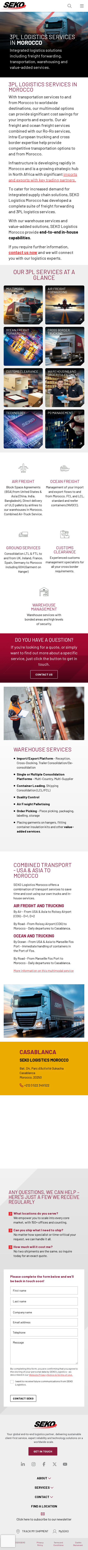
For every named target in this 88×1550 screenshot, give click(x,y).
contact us (44, 674)
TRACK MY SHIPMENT (35, 1531)
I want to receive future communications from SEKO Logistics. (44, 1383)
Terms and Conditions (58, 1544)
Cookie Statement (78, 1544)
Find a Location (44, 1506)
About (42, 1478)
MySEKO (64, 1531)
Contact (42, 1497)
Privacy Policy (40, 1544)
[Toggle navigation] (81, 6)
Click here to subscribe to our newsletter (44, 1519)
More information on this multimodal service (44, 970)
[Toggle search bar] (69, 6)
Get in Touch (43, 1451)
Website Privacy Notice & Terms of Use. (51, 1374)
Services (42, 1487)
